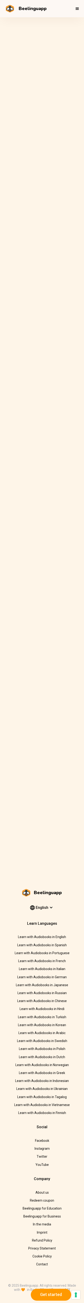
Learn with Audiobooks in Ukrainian (42, 1089)
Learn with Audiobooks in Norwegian (42, 1065)
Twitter (42, 1156)
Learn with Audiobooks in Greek (42, 1073)
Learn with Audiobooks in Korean (42, 1025)
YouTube (42, 1165)
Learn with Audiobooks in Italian (42, 969)
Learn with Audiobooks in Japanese (42, 985)
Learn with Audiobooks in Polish (42, 1049)
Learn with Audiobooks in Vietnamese (42, 1105)
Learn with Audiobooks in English (42, 937)
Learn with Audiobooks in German (42, 977)
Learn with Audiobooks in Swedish (42, 1041)
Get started (51, 1294)
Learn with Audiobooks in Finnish (42, 1113)
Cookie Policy (42, 1256)
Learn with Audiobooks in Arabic (42, 1033)
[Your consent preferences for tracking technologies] (75, 1294)
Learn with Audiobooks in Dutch (42, 1057)
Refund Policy (42, 1240)
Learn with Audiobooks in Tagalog (42, 1097)
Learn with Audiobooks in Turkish (42, 1017)
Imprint (42, 1232)
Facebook (42, 1140)
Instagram (42, 1148)
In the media (42, 1224)
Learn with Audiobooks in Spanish (42, 945)
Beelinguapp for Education (42, 1208)
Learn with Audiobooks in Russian (42, 993)
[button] (77, 9)
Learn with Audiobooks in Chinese (42, 1001)
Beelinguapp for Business (42, 1216)
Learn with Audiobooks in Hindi (42, 1009)
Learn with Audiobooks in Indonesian (42, 1081)
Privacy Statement (42, 1248)
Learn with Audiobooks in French (42, 961)
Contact (42, 1264)
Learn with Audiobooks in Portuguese (42, 953)
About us (42, 1192)
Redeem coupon (42, 1200)
